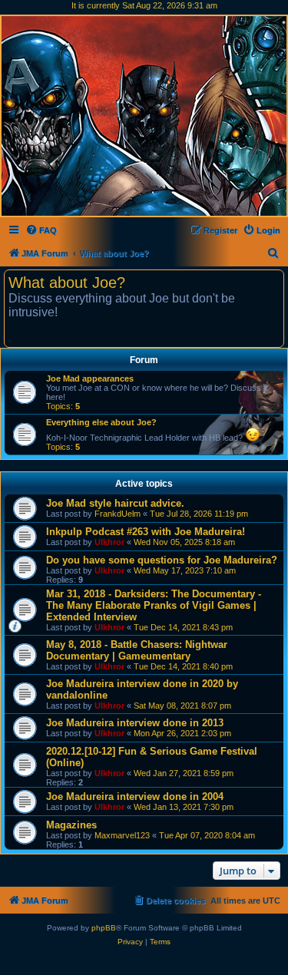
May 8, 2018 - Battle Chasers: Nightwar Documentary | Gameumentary (136, 650)
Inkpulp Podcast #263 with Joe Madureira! (145, 531)
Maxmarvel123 (122, 835)
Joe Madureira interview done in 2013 (134, 723)
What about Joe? (66, 282)
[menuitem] (41, 230)
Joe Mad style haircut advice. (115, 503)
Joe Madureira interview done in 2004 (134, 796)
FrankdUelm (117, 513)
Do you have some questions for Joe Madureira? (161, 560)
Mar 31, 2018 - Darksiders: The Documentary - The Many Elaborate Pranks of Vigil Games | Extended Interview (153, 605)
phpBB (103, 928)
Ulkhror (109, 542)
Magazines (71, 825)
